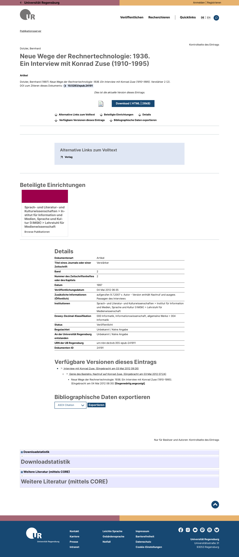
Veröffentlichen (131, 17)
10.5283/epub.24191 (80, 85)
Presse (74, 541)
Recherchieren (159, 17)
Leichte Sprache (112, 531)
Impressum (142, 531)
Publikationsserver (30, 31)
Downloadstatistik (36, 452)
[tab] (119, 461)
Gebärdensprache (113, 536)
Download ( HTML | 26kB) (133, 103)
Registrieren (214, 2)
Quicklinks (188, 17)
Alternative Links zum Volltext (77, 114)
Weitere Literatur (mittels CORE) (46, 471)
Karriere (74, 536)
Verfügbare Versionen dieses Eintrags (82, 120)
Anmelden (199, 2)
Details (146, 114)
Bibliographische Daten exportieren (135, 120)
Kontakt (74, 531)
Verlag (68, 156)
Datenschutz (143, 541)
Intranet (74, 547)
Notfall (107, 541)
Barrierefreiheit (145, 536)
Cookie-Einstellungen (149, 547)
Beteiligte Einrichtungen (118, 114)
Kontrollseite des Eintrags (204, 44)
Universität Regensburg (41, 2)
